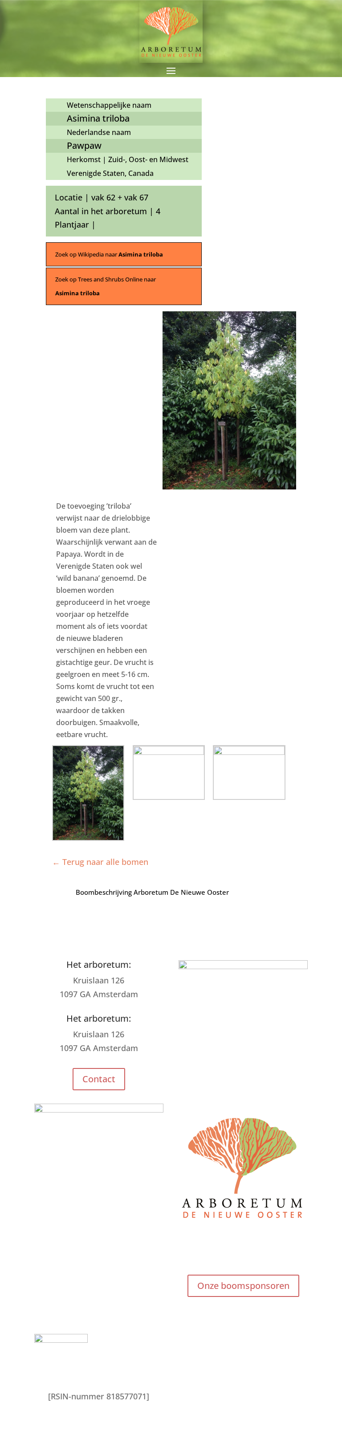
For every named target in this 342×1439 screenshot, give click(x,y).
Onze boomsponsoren (243, 1286)
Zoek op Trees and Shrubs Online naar (105, 286)
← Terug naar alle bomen (100, 861)
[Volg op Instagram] (243, 1250)
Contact (98, 1079)
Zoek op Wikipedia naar (109, 254)
